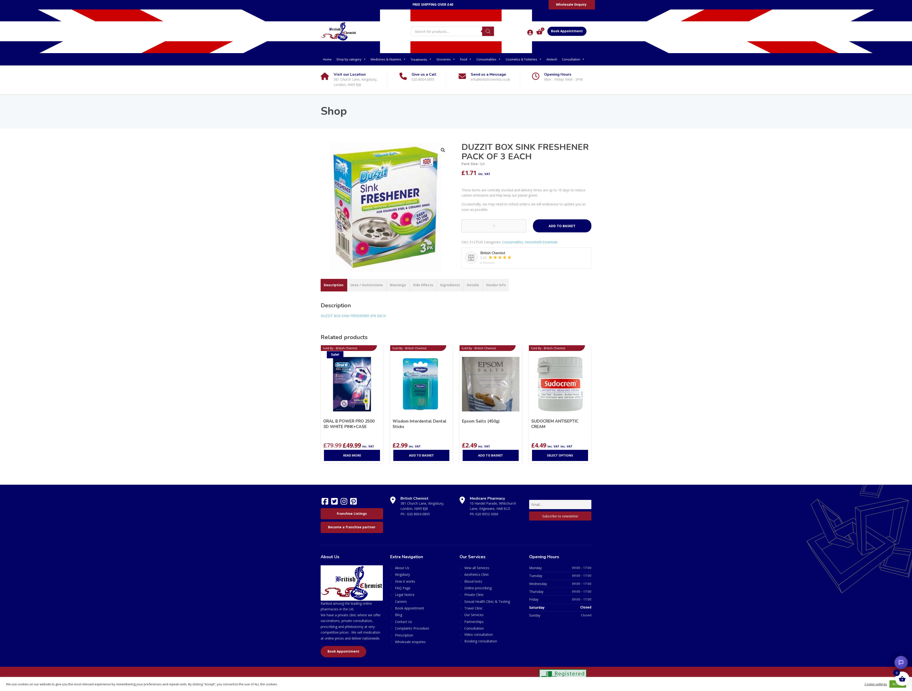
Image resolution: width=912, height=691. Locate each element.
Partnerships (474, 621)
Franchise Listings (352, 513)
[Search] (488, 31)
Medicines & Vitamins (386, 59)
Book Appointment (567, 31)
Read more (352, 455)
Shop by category (348, 59)
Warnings (398, 285)
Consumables (486, 59)
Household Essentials (541, 242)
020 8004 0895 (418, 514)
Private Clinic (474, 594)
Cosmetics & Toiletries (521, 59)
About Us (402, 568)
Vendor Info (496, 285)
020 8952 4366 (486, 514)
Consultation (571, 59)
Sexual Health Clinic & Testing (487, 601)
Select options (560, 455)
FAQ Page (402, 588)
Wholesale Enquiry (571, 4)
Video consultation (478, 634)
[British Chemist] (338, 31)
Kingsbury (402, 574)
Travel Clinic (473, 608)
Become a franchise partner (351, 527)
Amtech (551, 59)
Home (327, 59)
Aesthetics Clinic (476, 574)
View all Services (476, 568)
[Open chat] (901, 662)
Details (473, 285)
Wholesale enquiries (410, 642)
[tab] (333, 285)
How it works (405, 581)
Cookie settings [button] (875, 684)
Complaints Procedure (412, 628)
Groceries (444, 59)
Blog (398, 615)
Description (333, 285)
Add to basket (562, 226)
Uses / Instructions (366, 285)
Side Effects (423, 285)
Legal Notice (404, 594)
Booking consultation (480, 641)
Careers (401, 601)
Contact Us (403, 621)
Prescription (404, 635)
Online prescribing (478, 588)
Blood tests (473, 581)
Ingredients (450, 285)
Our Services (474, 615)
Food (463, 59)
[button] (443, 150)
